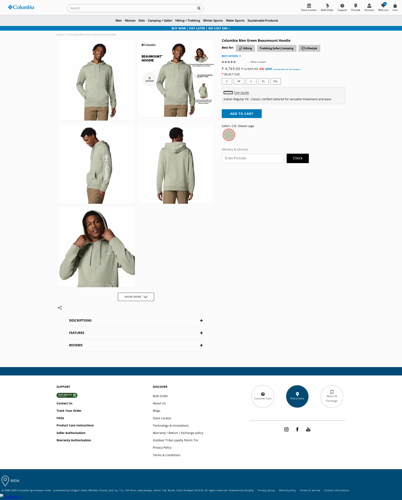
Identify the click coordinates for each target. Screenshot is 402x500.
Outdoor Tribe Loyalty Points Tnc (175, 440)
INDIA (14, 480)
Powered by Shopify (241, 490)
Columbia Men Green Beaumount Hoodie (92, 34)
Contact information (336, 490)
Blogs (156, 411)
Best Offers (230, 56)
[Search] (199, 8)
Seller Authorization (71, 433)
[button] (229, 61)
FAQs (60, 418)
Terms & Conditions (166, 455)
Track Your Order (69, 411)
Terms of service (310, 490)
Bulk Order (160, 396)
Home (60, 34)
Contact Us (64, 403)
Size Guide (241, 93)
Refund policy (287, 490)
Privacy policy (266, 490)
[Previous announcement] (62, 28)
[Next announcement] (339, 28)
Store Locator (162, 418)
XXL (275, 81)
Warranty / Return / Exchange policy (178, 433)
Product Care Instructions (75, 425)
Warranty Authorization (74, 440)
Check (298, 158)
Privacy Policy (162, 447)
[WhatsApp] (11, 497)
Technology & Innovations (171, 425)
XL (263, 81)
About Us (159, 403)
